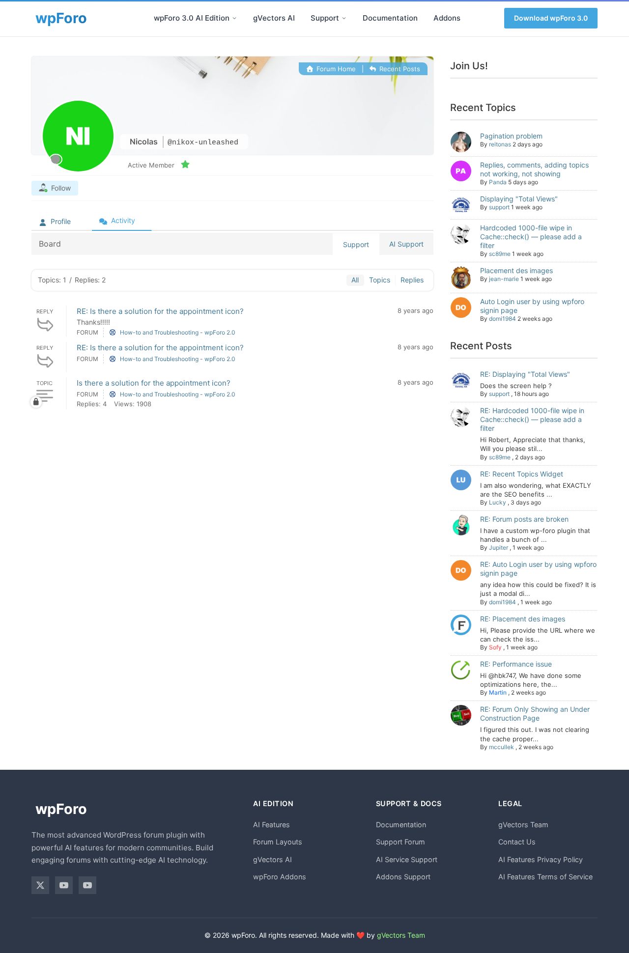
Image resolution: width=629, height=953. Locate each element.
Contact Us (517, 842)
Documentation (390, 18)
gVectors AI (274, 18)
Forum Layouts (277, 842)
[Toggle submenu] (234, 18)
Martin (498, 692)
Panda (498, 182)
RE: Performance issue (516, 664)
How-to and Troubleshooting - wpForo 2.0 (177, 332)
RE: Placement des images (522, 619)
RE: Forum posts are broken (524, 519)
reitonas (500, 144)
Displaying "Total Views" (519, 199)
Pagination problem (511, 136)
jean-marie (504, 278)
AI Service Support (406, 859)
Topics (379, 280)
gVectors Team (523, 824)
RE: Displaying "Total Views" (525, 374)
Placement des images (516, 270)
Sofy (495, 647)
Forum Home (334, 69)
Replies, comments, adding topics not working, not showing (534, 169)
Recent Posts (398, 69)
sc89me (500, 253)
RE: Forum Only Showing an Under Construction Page (535, 713)
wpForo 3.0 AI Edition (191, 18)
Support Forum (400, 842)
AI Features (271, 824)
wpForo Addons (279, 876)
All (355, 280)
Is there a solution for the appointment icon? (153, 383)
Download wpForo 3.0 (551, 18)
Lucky (497, 502)
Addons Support (403, 876)
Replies (412, 280)
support (499, 207)
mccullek (501, 747)
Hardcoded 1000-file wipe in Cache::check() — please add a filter (531, 237)
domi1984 (502, 318)
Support (325, 18)
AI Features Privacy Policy (540, 859)
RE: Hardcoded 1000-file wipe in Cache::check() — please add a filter (532, 419)
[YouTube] (64, 885)
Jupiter (498, 547)
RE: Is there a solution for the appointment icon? (160, 311)
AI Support (406, 244)
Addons (446, 18)
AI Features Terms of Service (545, 876)
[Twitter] (40, 885)
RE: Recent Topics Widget (521, 474)
